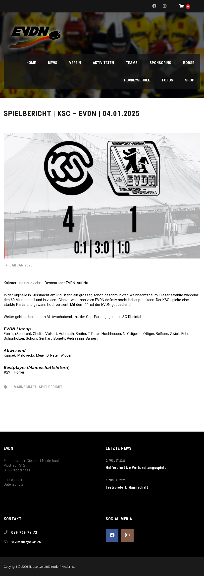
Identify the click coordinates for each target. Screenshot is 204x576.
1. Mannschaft (23, 387)
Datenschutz (13, 484)
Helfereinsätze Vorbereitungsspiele (136, 468)
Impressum (13, 480)
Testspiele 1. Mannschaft (127, 487)
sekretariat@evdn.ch (26, 542)
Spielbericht (50, 387)
